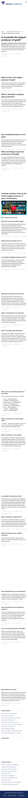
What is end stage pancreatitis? (8, 728)
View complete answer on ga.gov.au (19, 149)
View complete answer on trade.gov (19, 269)
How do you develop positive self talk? (9, 784)
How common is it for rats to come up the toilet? (11, 724)
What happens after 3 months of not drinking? (11, 782)
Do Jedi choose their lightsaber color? (9, 777)
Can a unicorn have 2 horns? (7, 715)
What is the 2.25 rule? (6, 773)
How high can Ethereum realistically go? (10, 764)
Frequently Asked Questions (13, 31)
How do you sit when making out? (8, 767)
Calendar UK (21, 795)
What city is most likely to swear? (8, 720)
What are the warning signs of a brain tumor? (11, 717)
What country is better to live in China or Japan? (11, 730)
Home (2, 31)
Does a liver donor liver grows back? (9, 713)
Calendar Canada (12, 795)
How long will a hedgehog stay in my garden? (11, 732)
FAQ (4, 795)
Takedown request (6, 54)
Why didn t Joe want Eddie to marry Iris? (10, 722)
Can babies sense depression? (8, 775)
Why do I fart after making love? (8, 726)
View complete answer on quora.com (19, 528)
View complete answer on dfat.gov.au (19, 236)
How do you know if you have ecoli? (9, 769)
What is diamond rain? (6, 780)
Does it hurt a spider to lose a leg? (8, 771)
